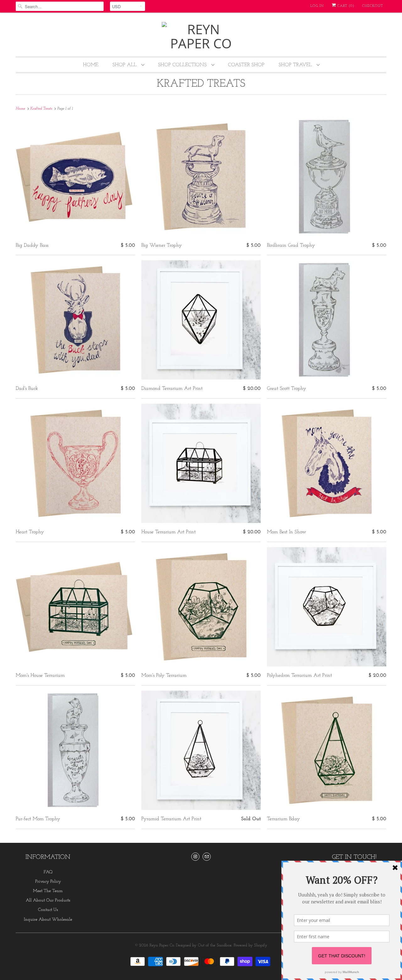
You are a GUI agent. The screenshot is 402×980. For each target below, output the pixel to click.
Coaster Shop (246, 64)
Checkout (372, 6)
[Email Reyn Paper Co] (207, 857)
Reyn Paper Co (161, 945)
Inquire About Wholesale (48, 919)
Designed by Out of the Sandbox (204, 945)
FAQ (48, 872)
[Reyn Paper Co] (201, 36)
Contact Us (48, 909)
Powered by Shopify (250, 945)
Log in (317, 6)
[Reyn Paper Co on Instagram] (195, 857)
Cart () (345, 6)
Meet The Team (48, 891)
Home (90, 64)
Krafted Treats (201, 83)
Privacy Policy (48, 881)
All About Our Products (48, 900)
